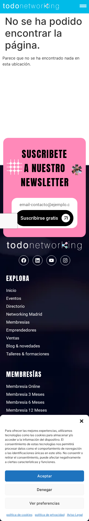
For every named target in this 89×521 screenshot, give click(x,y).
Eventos (13, 298)
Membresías (18, 322)
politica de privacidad (50, 515)
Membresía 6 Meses (25, 402)
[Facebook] (24, 260)
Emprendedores (21, 330)
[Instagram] (65, 260)
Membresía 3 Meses (25, 394)
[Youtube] (51, 260)
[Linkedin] (38, 260)
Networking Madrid (24, 314)
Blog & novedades (23, 345)
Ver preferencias (44, 503)
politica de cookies (19, 515)
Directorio (15, 306)
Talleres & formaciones (27, 353)
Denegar (44, 489)
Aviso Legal (75, 515)
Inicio (11, 290)
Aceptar (44, 476)
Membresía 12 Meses (26, 410)
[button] (81, 421)
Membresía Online (23, 386)
